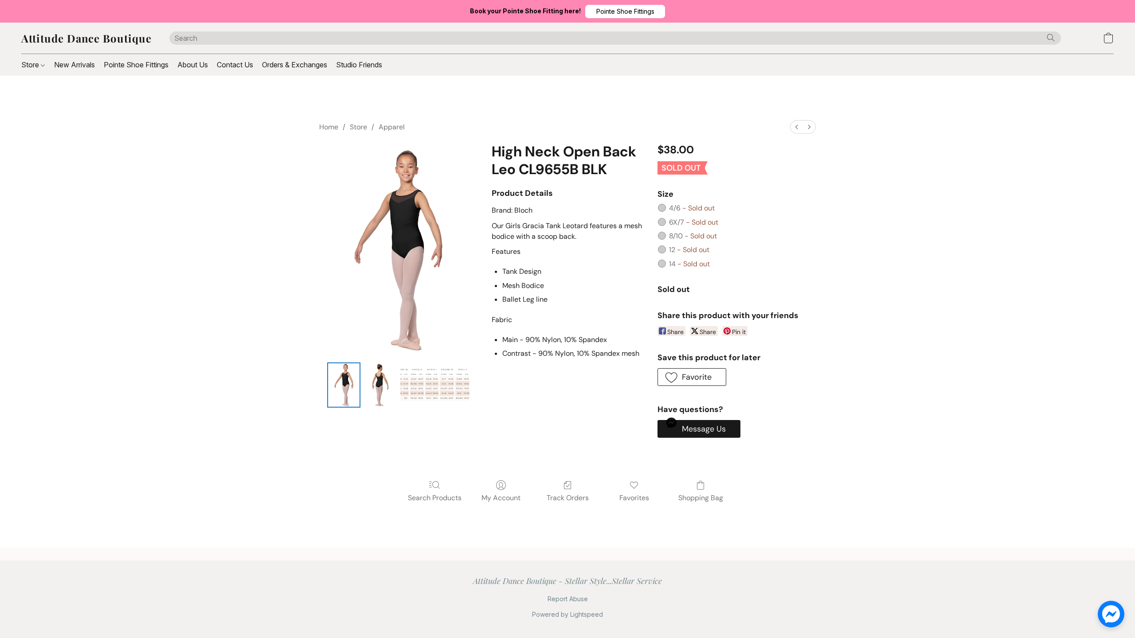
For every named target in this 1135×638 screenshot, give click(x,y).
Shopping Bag (700, 497)
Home (328, 127)
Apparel (392, 127)
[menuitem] (797, 127)
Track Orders (568, 497)
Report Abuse (568, 599)
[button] (625, 11)
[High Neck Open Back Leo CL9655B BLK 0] (343, 385)
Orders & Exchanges (294, 64)
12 (689, 249)
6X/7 (693, 222)
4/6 (692, 208)
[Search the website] (1050, 37)
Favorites (634, 497)
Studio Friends (359, 64)
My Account (501, 497)
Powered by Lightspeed (567, 614)
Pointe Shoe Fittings (136, 64)
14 (689, 263)
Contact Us (235, 64)
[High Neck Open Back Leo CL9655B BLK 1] (380, 385)
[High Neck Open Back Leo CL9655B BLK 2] (435, 385)
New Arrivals (74, 64)
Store (31, 64)
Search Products (435, 497)
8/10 (693, 236)
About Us (192, 64)
